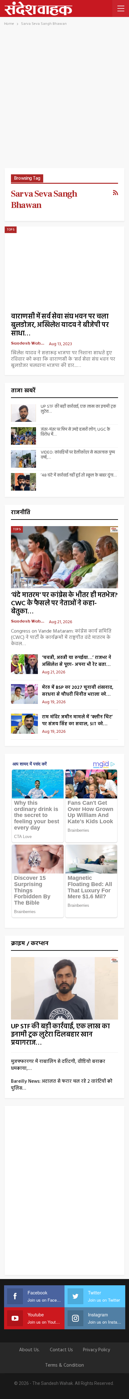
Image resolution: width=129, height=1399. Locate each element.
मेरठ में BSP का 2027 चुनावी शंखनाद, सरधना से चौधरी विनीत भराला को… (77, 691)
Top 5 (10, 229)
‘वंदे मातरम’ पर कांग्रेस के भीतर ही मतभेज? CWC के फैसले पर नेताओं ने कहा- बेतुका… (64, 603)
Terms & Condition (64, 1365)
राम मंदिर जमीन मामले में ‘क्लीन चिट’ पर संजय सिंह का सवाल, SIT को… (77, 720)
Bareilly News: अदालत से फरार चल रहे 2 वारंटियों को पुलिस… (61, 1085)
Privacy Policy (96, 1350)
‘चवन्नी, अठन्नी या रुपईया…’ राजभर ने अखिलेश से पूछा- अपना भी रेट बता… (76, 661)
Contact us (61, 1350)
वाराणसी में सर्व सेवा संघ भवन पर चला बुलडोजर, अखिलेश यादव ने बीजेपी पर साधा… (60, 325)
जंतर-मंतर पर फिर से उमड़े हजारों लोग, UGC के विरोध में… (75, 432)
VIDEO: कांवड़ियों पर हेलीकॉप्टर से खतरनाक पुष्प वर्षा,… (78, 455)
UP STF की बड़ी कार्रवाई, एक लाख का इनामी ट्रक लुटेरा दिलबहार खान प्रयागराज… (60, 1034)
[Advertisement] (64, 100)
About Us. (29, 1350)
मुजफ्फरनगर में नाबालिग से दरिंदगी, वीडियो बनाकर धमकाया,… (58, 1065)
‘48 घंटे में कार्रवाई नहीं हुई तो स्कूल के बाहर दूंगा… (78, 475)
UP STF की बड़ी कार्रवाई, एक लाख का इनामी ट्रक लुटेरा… (78, 409)
